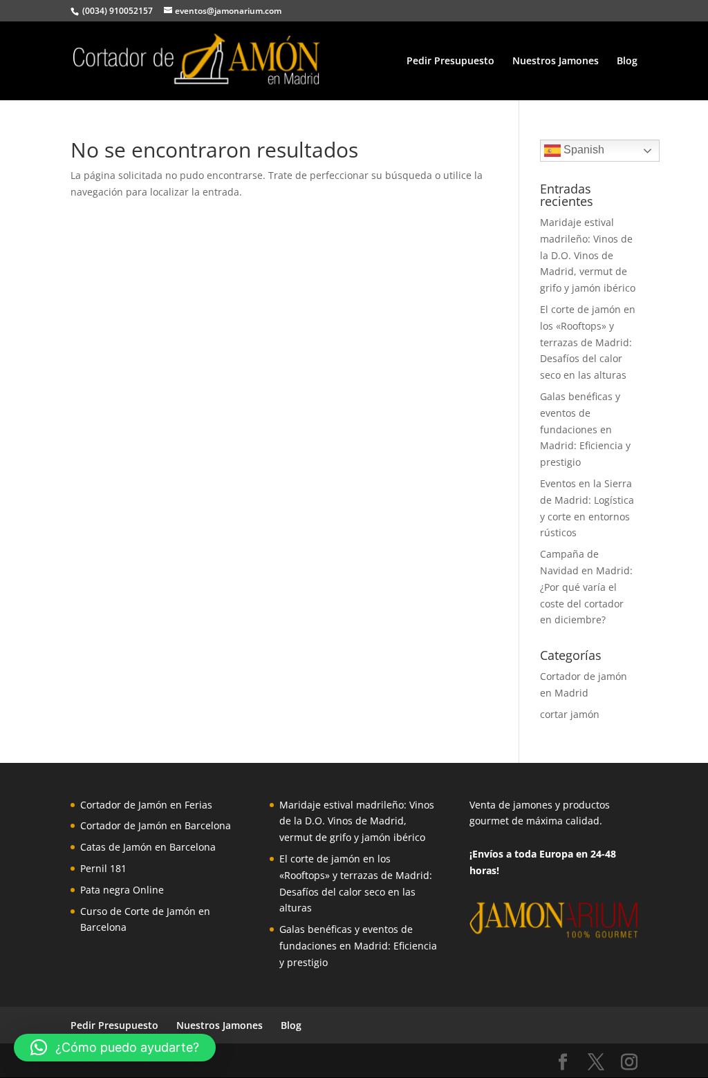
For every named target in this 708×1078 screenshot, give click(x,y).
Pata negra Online (122, 889)
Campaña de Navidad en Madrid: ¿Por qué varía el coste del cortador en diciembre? (586, 586)
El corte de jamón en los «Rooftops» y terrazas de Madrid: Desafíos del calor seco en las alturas (587, 342)
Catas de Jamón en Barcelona (148, 846)
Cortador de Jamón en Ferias (146, 804)
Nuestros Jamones (555, 61)
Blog (627, 61)
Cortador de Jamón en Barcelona (155, 825)
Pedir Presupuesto (450, 61)
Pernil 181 (103, 868)
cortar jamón (569, 714)
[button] (115, 1047)
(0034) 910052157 (116, 11)
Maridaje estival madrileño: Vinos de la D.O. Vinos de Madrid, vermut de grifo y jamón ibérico (587, 255)
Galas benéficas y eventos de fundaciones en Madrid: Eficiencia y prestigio (585, 429)
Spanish (582, 149)
